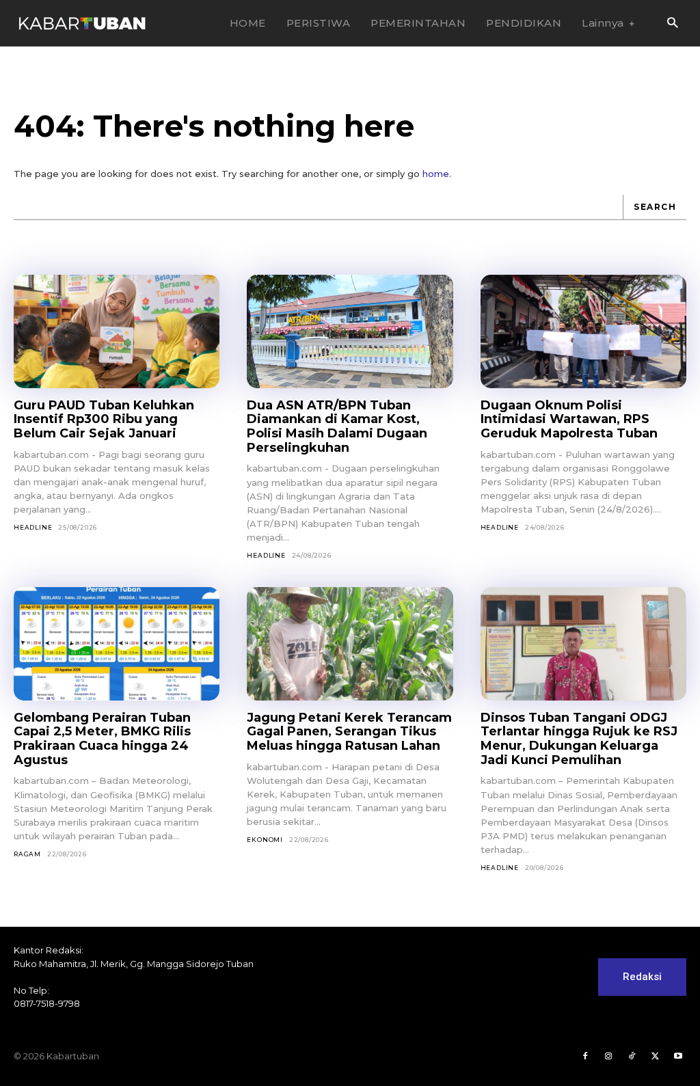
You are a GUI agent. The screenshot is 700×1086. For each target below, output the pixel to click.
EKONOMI (265, 839)
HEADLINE (33, 527)
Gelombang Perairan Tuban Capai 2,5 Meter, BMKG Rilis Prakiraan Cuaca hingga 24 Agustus (102, 739)
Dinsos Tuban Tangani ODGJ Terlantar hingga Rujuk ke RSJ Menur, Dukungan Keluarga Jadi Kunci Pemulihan (579, 739)
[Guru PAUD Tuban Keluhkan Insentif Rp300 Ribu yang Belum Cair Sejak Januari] (116, 331)
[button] (672, 24)
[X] (655, 1056)
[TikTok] (631, 1056)
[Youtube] (678, 1056)
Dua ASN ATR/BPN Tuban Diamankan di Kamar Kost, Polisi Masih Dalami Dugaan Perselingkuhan (337, 426)
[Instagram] (608, 1056)
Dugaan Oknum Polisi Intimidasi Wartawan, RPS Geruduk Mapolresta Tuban (569, 419)
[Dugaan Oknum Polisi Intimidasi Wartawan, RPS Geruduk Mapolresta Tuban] (583, 331)
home (435, 173)
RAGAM (27, 854)
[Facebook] (585, 1056)
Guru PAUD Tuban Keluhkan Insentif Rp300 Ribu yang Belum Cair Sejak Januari (104, 419)
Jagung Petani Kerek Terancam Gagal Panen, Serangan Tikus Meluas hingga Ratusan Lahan (349, 731)
